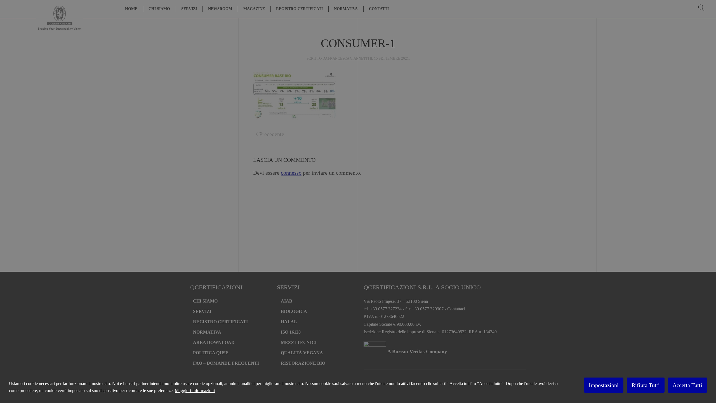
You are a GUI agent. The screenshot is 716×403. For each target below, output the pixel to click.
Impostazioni (604, 385)
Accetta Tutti (687, 385)
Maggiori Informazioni (195, 390)
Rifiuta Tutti (646, 385)
